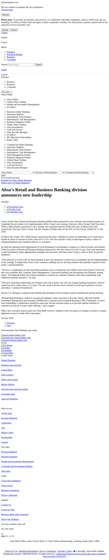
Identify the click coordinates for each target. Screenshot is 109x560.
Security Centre (65, 551)
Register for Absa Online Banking (16, 180)
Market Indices (7, 384)
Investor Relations (9, 418)
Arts (3, 428)
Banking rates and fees (11, 365)
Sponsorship (6, 437)
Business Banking (9, 456)
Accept (5, 30)
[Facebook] (15, 207)
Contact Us (6, 505)
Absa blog (5, 471)
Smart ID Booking (9, 399)
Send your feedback (10, 519)
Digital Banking (8, 360)
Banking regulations (10, 490)
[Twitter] (14, 209)
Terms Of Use (11, 551)
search (4, 69)
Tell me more (7, 9)
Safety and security (9, 379)
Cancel (14, 30)
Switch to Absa (8, 509)
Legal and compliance (11, 481)
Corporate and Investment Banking (17, 466)
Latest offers (6, 370)
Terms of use (7, 485)
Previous (11, 323)
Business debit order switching (15, 514)
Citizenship (6, 423)
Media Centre (7, 432)
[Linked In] (15, 212)
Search (39, 65)
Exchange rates (8, 394)
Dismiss (5, 15)
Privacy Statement (9, 495)
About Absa (6, 413)
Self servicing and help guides (14, 389)
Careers (4, 442)
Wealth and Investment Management (17, 461)
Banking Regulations (28, 551)
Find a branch (7, 375)
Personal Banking (9, 452)
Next (3, 175)
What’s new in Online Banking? (15, 183)
